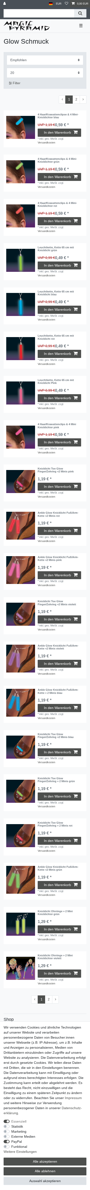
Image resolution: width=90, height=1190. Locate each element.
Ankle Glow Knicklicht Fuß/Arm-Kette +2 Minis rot (58, 514)
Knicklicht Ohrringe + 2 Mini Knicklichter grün (55, 913)
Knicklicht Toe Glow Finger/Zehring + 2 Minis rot (55, 824)
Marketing (18, 1131)
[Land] (50, 3)
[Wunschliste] (66, 3)
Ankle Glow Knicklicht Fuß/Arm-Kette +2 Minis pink (58, 558)
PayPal (16, 1141)
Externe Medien (23, 1136)
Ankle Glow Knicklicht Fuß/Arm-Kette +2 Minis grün (58, 868)
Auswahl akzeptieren (45, 1181)
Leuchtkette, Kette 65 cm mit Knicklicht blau (56, 293)
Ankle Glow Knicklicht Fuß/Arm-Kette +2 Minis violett (58, 647)
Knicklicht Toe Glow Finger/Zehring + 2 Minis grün (56, 780)
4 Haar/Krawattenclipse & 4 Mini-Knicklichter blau (58, 116)
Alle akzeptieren (45, 1161)
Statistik (17, 1126)
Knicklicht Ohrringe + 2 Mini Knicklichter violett (55, 957)
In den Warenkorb (57, 132)
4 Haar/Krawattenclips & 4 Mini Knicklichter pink (57, 425)
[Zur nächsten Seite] (83, 99)
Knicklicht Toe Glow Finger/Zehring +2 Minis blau (56, 735)
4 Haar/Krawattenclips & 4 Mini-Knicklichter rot (57, 204)
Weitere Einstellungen (20, 1152)
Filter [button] (16, 83)
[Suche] (80, 13)
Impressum (73, 1098)
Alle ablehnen (45, 1171)
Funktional (19, 1146)
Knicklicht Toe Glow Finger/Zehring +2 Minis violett (57, 603)
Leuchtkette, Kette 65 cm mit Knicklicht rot (56, 337)
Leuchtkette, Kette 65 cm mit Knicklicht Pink (56, 381)
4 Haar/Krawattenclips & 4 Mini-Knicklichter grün (57, 160)
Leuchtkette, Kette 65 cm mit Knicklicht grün (56, 249)
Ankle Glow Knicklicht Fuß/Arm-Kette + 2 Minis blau (58, 691)
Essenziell (18, 1121)
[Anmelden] (5, 3)
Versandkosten (46, 142)
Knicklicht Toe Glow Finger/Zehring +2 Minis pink (56, 470)
